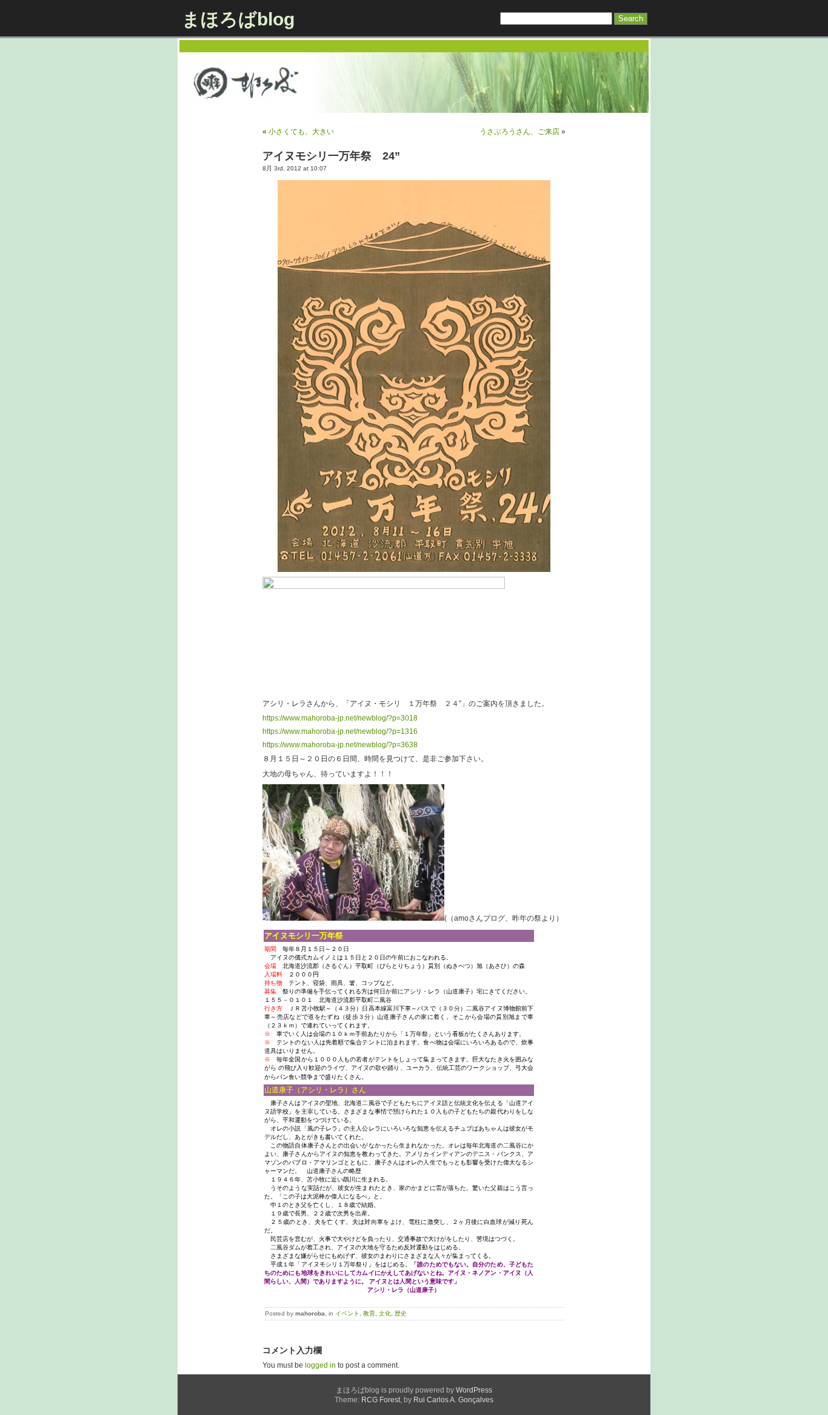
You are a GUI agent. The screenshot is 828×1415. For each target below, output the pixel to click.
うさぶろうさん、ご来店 (519, 131)
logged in (320, 1365)
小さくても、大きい (301, 131)
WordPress (474, 1390)
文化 (385, 1313)
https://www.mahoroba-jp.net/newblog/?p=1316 (340, 731)
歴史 (401, 1313)
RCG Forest (380, 1400)
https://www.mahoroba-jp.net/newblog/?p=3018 (340, 718)
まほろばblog (238, 19)
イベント (347, 1313)
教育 (369, 1313)
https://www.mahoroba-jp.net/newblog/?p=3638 (340, 745)
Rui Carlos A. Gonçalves (453, 1400)
